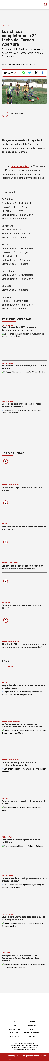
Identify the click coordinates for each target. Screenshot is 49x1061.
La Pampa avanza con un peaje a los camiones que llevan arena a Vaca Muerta (22, 725)
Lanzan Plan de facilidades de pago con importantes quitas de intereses (22, 567)
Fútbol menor (7, 26)
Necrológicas (14, 1036)
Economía (6, 952)
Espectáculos (14, 1029)
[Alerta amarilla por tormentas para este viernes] (24, 470)
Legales (32, 1036)
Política (14, 1025)
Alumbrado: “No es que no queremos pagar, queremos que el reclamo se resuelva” (24, 645)
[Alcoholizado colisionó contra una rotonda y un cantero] (24, 509)
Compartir (8, 73)
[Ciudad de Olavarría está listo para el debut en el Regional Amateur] (24, 934)
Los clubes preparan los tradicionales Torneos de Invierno (21, 405)
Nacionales (14, 1033)
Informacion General (11, 484)
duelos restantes (20, 166)
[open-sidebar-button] (45, 4)
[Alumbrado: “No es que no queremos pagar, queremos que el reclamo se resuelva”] (24, 627)
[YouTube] (28, 1013)
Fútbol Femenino (9, 914)
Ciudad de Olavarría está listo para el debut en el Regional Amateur (23, 918)
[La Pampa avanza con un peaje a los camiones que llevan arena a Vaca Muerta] (24, 741)
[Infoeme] (12, 5)
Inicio (14, 1022)
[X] (36, 1013)
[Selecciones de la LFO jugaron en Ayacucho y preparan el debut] (24, 896)
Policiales (6, 523)
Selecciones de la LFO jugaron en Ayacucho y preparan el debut (19, 328)
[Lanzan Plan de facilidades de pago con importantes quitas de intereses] (24, 548)
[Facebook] (13, 1013)
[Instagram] (20, 1013)
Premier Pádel (7, 837)
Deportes (6, 602)
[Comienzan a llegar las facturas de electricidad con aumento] (24, 780)
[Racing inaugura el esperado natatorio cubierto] (24, 587)
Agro (32, 1029)
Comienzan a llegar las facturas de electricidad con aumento (19, 763)
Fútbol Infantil (8, 401)
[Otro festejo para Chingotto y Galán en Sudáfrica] (24, 857)
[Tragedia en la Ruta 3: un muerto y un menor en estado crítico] (24, 703)
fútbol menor (7, 666)
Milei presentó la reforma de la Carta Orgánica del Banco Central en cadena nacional (20, 958)
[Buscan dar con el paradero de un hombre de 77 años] (24, 819)
